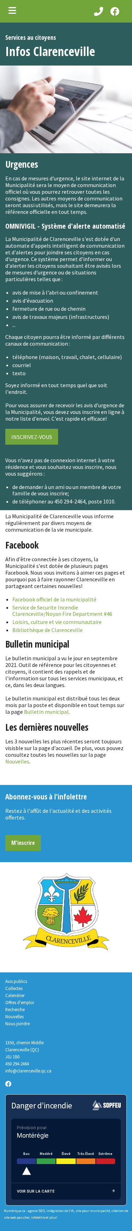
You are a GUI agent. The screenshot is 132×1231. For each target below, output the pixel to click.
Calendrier (15, 995)
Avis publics (16, 981)
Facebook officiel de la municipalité (54, 599)
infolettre (38, 1217)
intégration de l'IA (60, 1210)
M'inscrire (23, 843)
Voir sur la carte (36, 1191)
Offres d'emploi (19, 1002)
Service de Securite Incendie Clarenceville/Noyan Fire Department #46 (62, 610)
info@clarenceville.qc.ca (28, 1071)
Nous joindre (17, 1023)
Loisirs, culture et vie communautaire (57, 621)
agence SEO (36, 1210)
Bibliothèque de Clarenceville (47, 629)
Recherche (15, 1009)
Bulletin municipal (46, 711)
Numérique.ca (14, 1210)
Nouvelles (17, 761)
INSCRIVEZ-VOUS (31, 436)
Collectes (14, 988)
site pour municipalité (93, 1210)
